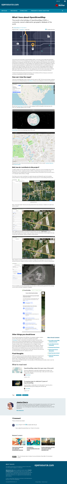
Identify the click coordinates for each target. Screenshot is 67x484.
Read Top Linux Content (54, 353)
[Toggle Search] (62, 10)
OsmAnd (47, 163)
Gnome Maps (14, 130)
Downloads (23, 10)
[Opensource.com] (10, 5)
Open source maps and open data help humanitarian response (17, 449)
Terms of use (44, 481)
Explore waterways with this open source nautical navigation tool (48, 449)
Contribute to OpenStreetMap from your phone (33, 449)
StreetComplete (17, 164)
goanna (17, 424)
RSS (65, 1)
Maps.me (51, 163)
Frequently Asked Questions (40, 10)
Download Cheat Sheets (54, 347)
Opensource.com (9, 470)
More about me (20, 410)
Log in (58, 1)
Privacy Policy (38, 481)
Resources (14, 10)
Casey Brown (28, 374)
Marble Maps (20, 106)
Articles (4, 10)
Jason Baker (28, 388)
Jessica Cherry (16, 27)
